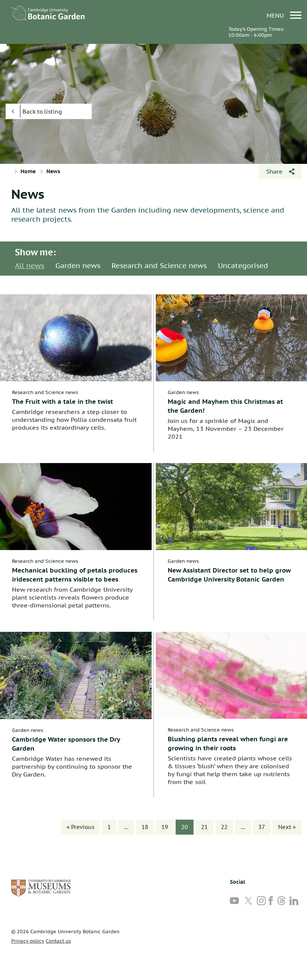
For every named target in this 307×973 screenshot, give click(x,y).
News (27, 194)
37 (261, 827)
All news (29, 265)
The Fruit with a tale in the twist (62, 401)
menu (276, 15)
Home (28, 171)
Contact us (58, 941)
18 (145, 827)
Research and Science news (159, 265)
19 (164, 827)
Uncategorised (243, 265)
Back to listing (42, 111)
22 (224, 827)
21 (204, 827)
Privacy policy (27, 941)
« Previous (80, 827)
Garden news (77, 265)
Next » (287, 827)
